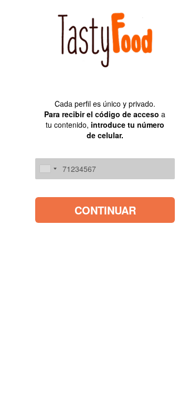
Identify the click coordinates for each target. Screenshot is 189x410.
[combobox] (48, 169)
